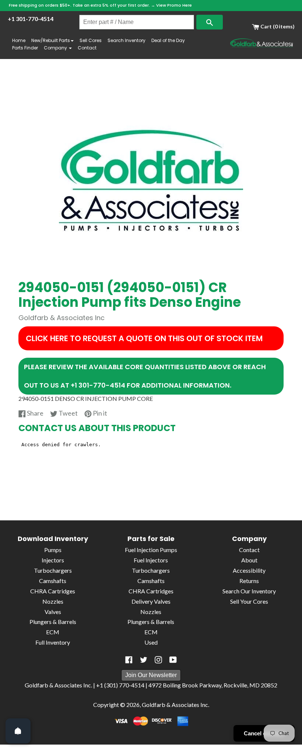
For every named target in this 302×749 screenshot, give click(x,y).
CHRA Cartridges (52, 590)
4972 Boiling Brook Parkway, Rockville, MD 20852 (212, 685)
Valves (53, 611)
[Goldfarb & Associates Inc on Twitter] (143, 659)
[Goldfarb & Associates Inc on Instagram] (158, 659)
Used (151, 642)
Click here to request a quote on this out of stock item (144, 338)
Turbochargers (53, 570)
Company (56, 48)
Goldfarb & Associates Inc (175, 704)
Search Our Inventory (249, 590)
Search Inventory (126, 40)
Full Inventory (52, 642)
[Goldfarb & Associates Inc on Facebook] (129, 659)
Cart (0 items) (277, 26)
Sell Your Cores (249, 601)
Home (18, 40)
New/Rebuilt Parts (50, 40)
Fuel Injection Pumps (151, 549)
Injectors (53, 560)
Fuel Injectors (151, 560)
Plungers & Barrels (52, 621)
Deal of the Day (168, 40)
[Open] (18, 730)
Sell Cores (91, 40)
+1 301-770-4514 (30, 18)
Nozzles (52, 601)
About (249, 560)
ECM (52, 631)
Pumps (53, 549)
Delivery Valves (151, 601)
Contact (87, 48)
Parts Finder (25, 48)
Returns (249, 580)
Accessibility (249, 570)
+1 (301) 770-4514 (120, 685)
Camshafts (52, 580)
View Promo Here (174, 5)
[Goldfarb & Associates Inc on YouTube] (173, 659)
